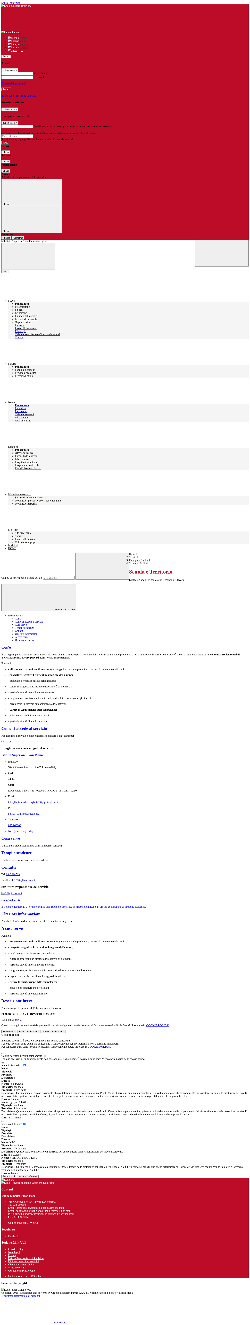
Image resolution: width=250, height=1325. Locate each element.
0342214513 (13, 874)
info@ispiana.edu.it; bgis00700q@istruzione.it (33, 802)
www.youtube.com (12, 1124)
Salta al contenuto (10, 2)
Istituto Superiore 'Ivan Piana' (22, 755)
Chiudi (6, 152)
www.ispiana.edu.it (12, 1065)
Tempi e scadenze (24, 627)
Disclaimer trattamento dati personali (20, 1295)
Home (132, 554)
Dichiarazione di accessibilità (23, 1261)
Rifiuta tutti (29, 1031)
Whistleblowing (16, 1267)
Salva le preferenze (27, 1176)
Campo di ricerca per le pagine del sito (22, 577)
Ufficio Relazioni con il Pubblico (26, 1258)
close (5, 271)
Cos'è (18, 618)
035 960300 (14, 825)
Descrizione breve (24, 640)
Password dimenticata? (13, 83)
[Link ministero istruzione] (16, 5)
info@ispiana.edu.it (40, 1207)
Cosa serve (21, 624)
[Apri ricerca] (222, 253)
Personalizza (9, 1031)
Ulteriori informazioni (26, 633)
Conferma (18, 238)
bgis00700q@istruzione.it (43, 1210)
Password (39, 77)
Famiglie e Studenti (139, 560)
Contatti (19, 630)
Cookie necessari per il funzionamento (22, 1055)
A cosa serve (22, 637)
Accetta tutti (53, 1031)
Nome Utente (41, 73)
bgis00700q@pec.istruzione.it (24, 813)
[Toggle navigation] (28, 256)
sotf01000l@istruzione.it (22, 880)
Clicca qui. (7, 741)
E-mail (37, 126)
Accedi (6, 56)
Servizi (133, 557)
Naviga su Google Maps (21, 831)
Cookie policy (15, 1249)
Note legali (14, 1252)
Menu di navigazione (64, 609)
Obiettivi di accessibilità (21, 1264)
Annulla (6, 238)
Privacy (12, 1255)
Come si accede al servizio (29, 621)
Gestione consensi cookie (21, 1270)
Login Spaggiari (88, 133)
